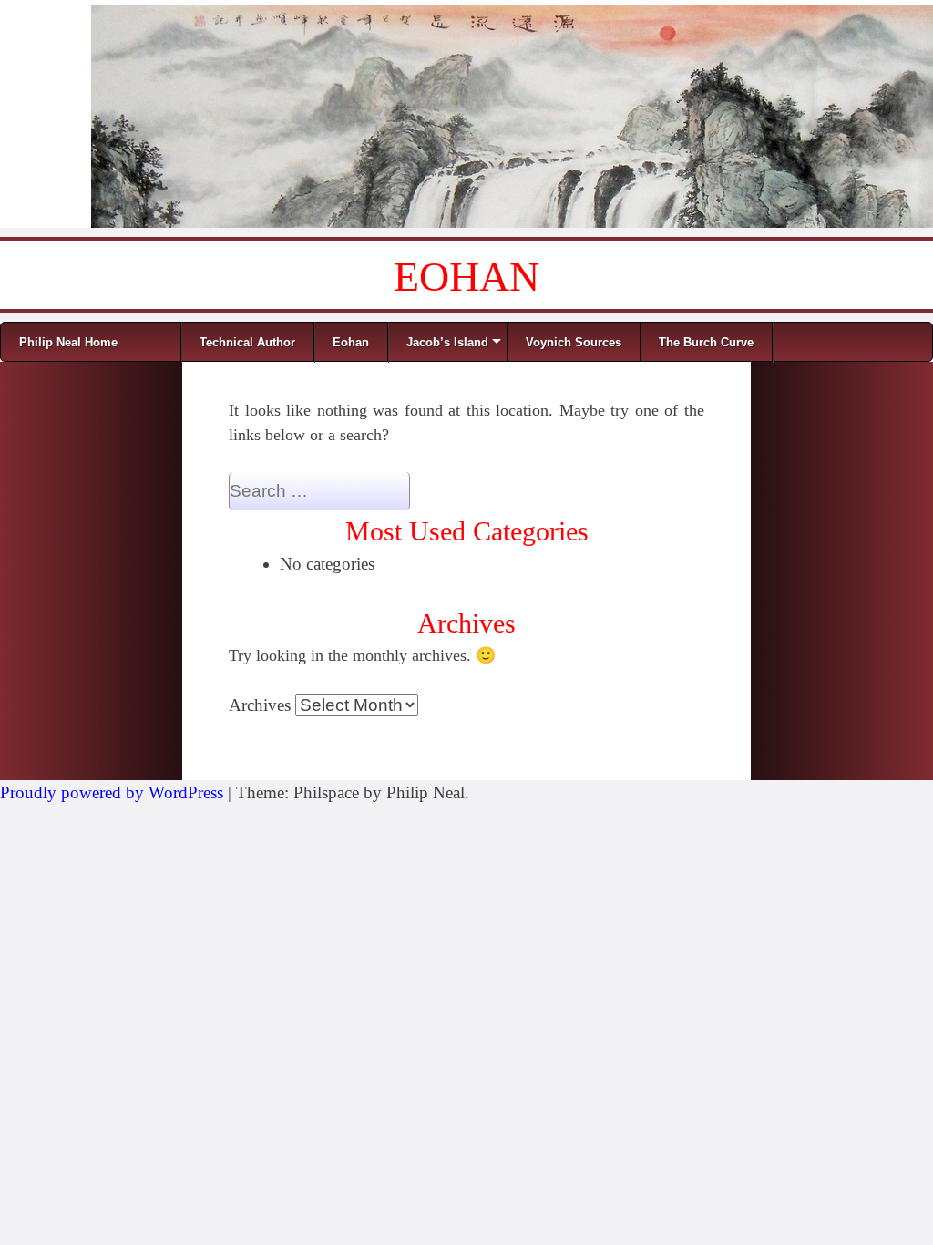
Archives (260, 705)
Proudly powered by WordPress (111, 792)
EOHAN (466, 276)
